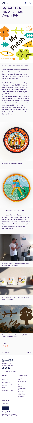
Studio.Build (13, 414)
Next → (29, 352)
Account (20, 386)
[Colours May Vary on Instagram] (3, 369)
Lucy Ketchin (22, 210)
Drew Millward (18, 163)
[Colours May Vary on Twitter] (6, 369)
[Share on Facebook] (3, 346)
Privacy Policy (21, 393)
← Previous (5, 352)
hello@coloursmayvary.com (8, 378)
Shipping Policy (21, 396)
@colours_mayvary (7, 365)
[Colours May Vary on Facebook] (9, 369)
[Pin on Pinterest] (7, 346)
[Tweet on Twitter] (5, 346)
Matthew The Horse (7, 263)
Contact (20, 389)
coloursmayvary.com (7, 363)
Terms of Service (21, 394)
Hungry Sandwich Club (12, 415)
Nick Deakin (24, 65)
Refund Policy (21, 391)
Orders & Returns (22, 388)
